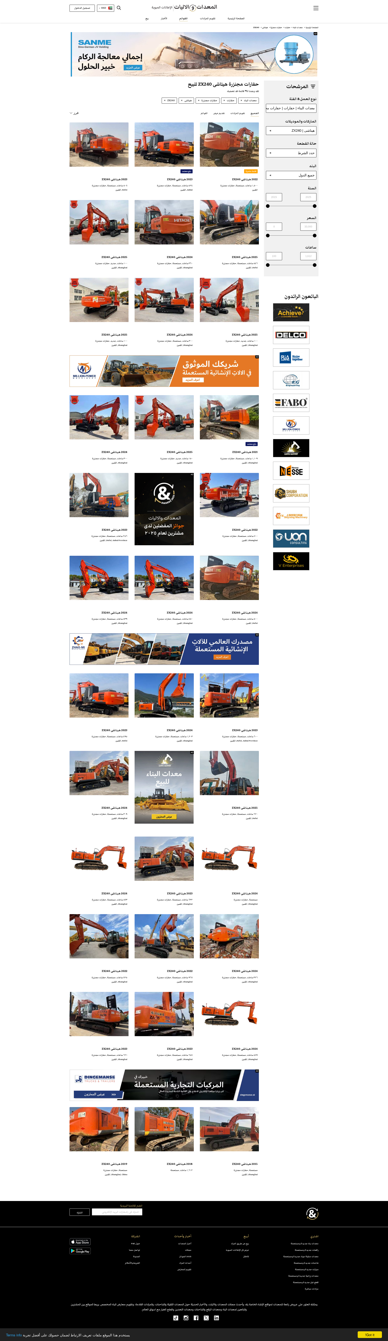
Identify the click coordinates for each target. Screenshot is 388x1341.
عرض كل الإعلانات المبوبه (237, 1250)
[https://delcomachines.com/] (291, 337)
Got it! (369, 1334)
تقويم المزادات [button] (237, 113)
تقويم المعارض (184, 1269)
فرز (76, 113)
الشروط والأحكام (132, 1263)
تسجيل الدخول (82, 8)
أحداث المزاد (185, 1263)
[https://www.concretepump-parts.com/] (291, 314)
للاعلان (246, 1256)
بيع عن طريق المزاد (240, 1243)
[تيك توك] (173, 1317)
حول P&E (135, 1243)
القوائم (183, 18)
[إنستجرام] (183, 1317)
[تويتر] (203, 1317)
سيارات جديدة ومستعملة (306, 1269)
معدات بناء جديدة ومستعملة (304, 1243)
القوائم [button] (204, 113)
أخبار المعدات (184, 1243)
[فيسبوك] (193, 1317)
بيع (147, 18)
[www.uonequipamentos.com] (291, 540)
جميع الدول (307, 175)
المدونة (136, 1256)
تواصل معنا (134, 1250)
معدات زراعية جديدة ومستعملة (303, 1276)
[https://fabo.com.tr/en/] (291, 405)
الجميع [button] (255, 113)
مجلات (188, 1250)
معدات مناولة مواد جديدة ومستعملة (300, 1256)
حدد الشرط (306, 153)
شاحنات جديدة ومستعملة (306, 1263)
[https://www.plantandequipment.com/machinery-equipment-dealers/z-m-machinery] (164, 649)
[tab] (255, 113)
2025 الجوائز (185, 1256)
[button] (315, 8)
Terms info (14, 1334)
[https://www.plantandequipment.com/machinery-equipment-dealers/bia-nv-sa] (291, 359)
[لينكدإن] (214, 1317)
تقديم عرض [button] (219, 113)
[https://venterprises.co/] (291, 563)
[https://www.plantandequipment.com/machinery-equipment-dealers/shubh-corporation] (291, 495)
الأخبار (164, 18)
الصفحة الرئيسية (236, 18)
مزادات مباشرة (311, 1288)
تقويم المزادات (207, 18)
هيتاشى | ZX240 (303, 130)
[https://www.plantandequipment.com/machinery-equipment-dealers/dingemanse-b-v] (164, 1085)
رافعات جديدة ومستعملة (306, 1250)
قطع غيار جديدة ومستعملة (305, 1282)
